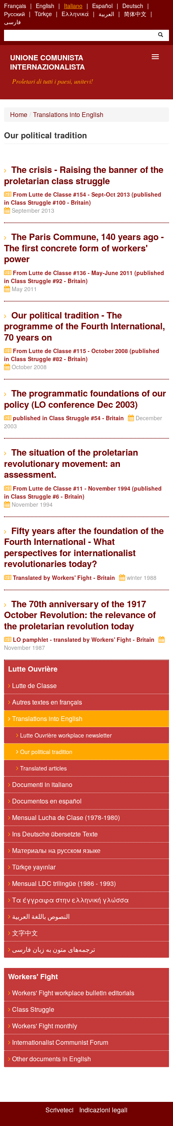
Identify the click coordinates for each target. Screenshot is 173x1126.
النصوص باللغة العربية (40, 916)
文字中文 (24, 932)
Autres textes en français (46, 702)
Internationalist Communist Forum (59, 1042)
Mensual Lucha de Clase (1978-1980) (65, 817)
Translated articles (43, 768)
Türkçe (43, 14)
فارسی (12, 22)
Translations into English (68, 114)
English (45, 6)
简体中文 (135, 14)
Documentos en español (46, 800)
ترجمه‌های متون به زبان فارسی (52, 949)
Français (15, 6)
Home (18, 114)
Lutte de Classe (33, 685)
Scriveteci (59, 1110)
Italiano (73, 6)
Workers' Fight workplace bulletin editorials (72, 992)
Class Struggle (32, 1009)
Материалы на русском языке (55, 850)
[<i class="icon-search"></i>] (160, 35)
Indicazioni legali (103, 1110)
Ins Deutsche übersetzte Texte (54, 833)
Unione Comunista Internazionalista (47, 62)
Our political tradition (45, 752)
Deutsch (132, 6)
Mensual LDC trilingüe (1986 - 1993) (63, 883)
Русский (14, 14)
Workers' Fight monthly (43, 1025)
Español (102, 6)
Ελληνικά (75, 14)
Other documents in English (50, 1058)
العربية (106, 14)
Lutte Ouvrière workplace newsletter (65, 735)
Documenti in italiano (41, 784)
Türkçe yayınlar (33, 866)
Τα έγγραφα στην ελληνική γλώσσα (69, 899)
